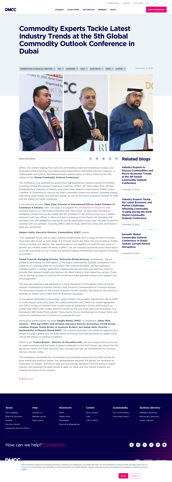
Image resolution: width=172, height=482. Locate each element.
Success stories (12, 424)
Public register (146, 420)
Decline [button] (135, 476)
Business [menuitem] (59, 10)
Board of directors (13, 416)
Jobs (88, 416)
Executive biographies (69, 424)
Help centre (37, 420)
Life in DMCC (92, 420)
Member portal (113, 3)
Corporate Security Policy (17, 428)
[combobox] (160, 3)
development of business (92, 207)
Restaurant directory (149, 416)
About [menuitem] (113, 10)
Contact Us (54, 444)
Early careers (92, 412)
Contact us (37, 412)
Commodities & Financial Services (36, 69)
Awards (8, 420)
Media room (64, 416)
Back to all (27, 379)
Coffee (119, 69)
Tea (60, 69)
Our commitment (121, 412)
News (61, 412)
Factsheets (64, 420)
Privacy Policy (27, 467)
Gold (83, 69)
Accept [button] (123, 476)
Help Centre (138, 3)
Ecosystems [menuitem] (73, 10)
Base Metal (95, 69)
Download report (121, 416)
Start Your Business (156, 9)
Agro (108, 69)
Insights (126, 3)
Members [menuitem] (102, 10)
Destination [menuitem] (88, 10)
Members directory (148, 412)
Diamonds (71, 69)
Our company (11, 412)
